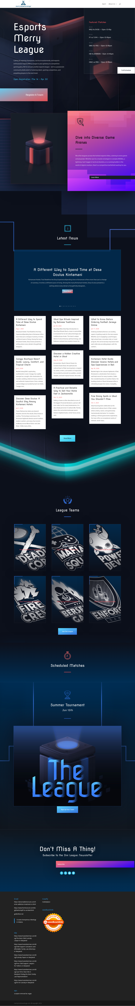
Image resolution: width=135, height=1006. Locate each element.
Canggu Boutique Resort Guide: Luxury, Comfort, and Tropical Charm (30, 362)
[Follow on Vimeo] (73, 873)
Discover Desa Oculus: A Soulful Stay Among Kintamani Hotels (28, 401)
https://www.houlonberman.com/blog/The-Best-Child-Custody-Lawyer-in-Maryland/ (25, 938)
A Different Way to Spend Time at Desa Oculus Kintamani (29, 322)
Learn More (95, 177)
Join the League (67, 631)
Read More (67, 291)
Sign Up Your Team (67, 809)
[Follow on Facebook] (61, 873)
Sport (104, 4)
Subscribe (61, 864)
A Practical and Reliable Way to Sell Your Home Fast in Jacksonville (65, 391)
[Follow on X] (65, 873)
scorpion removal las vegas (23, 993)
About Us (112, 4)
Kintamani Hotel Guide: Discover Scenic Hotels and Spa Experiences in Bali (104, 362)
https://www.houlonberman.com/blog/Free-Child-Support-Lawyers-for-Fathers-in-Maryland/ (25, 963)
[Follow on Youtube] (69, 873)
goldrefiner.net (18, 914)
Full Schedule (126, 70)
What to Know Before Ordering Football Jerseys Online (103, 322)
